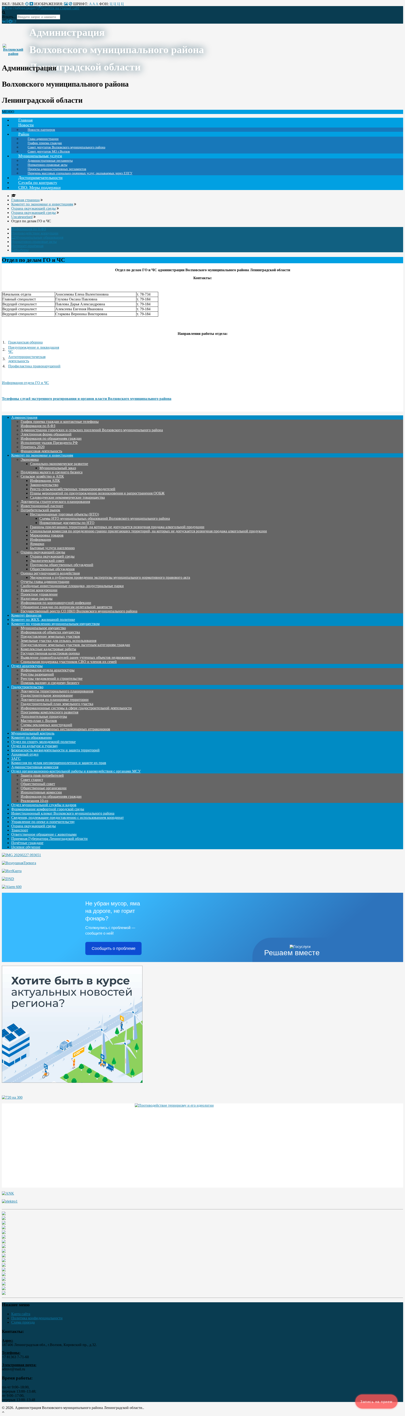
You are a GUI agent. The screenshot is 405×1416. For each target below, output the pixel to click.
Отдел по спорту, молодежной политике (43, 742)
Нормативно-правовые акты (34, 242)
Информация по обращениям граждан (51, 438)
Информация (40, 540)
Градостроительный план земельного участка (57, 704)
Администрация (24, 417)
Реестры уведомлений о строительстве (51, 679)
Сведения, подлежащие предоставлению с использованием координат (67, 818)
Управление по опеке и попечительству (43, 822)
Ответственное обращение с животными (44, 834)
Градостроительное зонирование (47, 695)
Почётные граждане (27, 843)
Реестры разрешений (37, 674)
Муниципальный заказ (57, 468)
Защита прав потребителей (42, 775)
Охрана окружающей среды (43, 552)
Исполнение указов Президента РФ (49, 443)
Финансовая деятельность (41, 451)
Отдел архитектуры (27, 666)
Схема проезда (23, 1322)
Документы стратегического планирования (55, 502)
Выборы (22, 250)
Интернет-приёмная (27, 246)
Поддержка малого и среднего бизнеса (51, 472)
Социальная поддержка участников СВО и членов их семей (69, 662)
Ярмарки (37, 544)
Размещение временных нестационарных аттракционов (65, 729)
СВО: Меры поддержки (39, 187)
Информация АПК (45, 481)
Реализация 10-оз (34, 801)
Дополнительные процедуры (44, 716)
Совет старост (32, 780)
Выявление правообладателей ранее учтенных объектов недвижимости (78, 657)
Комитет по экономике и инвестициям (42, 455)
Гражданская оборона (25, 342)
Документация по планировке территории (55, 700)
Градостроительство (27, 687)
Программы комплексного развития (49, 712)
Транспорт (19, 830)
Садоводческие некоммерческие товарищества (67, 497)
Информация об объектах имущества (50, 632)
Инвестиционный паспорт (42, 506)
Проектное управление (39, 594)
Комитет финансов (26, 615)
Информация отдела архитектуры (48, 670)
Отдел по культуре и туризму (34, 746)
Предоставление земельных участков (50, 636)
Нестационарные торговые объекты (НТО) (64, 514)
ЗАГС (16, 759)
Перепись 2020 (33, 447)
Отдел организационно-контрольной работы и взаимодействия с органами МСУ (76, 771)
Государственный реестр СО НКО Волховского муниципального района (79, 611)
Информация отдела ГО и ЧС (25, 383)
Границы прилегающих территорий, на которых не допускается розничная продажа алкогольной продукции (117, 527)
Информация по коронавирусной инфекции (56, 603)
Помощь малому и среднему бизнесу (50, 683)
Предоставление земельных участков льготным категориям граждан (75, 645)
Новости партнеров (41, 130)
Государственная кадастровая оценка (50, 653)
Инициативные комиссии (41, 792)
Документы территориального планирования (57, 691)
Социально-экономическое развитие (59, 464)
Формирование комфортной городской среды (47, 809)
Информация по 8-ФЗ (28, 229)
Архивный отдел (24, 754)
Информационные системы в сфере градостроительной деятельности (76, 708)
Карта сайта (20, 1314)
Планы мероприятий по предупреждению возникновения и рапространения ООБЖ (97, 493)
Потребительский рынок (40, 510)
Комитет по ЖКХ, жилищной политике (43, 620)
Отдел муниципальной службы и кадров (43, 805)
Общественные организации (44, 788)
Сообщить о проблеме (113, 948)
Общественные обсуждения (52, 569)
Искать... (9, 17)
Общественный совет (38, 784)
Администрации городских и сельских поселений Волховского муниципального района (92, 430)
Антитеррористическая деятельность (26, 359)
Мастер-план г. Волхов (39, 721)
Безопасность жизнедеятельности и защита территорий (55, 750)
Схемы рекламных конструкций (46, 725)
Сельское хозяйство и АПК (42, 476)
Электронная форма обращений (46, 434)
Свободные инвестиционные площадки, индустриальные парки (72, 586)
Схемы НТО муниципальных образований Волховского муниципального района (104, 518)
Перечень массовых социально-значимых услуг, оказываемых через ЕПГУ (80, 173)
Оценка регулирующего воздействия (50, 573)
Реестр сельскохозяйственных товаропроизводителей (72, 489)
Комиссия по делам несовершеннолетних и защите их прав (58, 763)
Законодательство (44, 485)
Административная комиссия (34, 767)
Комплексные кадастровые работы (48, 649)
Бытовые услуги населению (52, 548)
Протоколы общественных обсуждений (61, 565)
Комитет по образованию (31, 737)
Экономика (30, 459)
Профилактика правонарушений (34, 366)
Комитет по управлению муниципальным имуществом (55, 624)
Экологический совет (47, 561)
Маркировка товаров (47, 535)
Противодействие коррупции (34, 233)
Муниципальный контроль (32, 733)
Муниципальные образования (39, 237)
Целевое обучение (25, 847)
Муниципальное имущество (43, 628)
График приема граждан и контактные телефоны (60, 422)
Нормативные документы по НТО (66, 523)
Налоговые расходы (36, 598)
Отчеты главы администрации (45, 582)
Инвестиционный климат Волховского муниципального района (62, 813)
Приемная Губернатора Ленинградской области (49, 839)
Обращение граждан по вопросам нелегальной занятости (66, 607)
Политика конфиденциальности (37, 1318)
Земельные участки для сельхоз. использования (58, 641)
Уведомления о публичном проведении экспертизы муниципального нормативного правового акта (110, 577)
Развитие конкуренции (39, 590)
